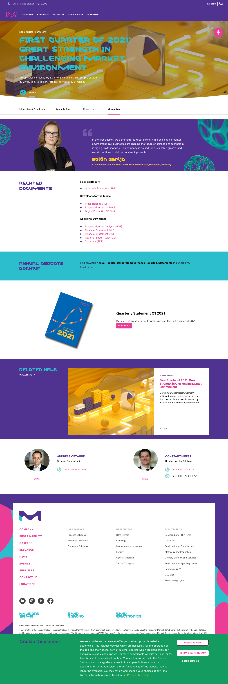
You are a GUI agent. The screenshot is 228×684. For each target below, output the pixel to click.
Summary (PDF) (94, 241)
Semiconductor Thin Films (178, 535)
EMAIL (37, 479)
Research (58, 14)
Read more (86, 267)
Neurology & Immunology (129, 546)
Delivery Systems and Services (180, 557)
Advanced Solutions (78, 540)
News (23, 556)
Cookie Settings (190, 661)
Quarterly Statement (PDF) (100, 188)
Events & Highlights (174, 580)
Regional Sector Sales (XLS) (101, 237)
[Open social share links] (22, 92)
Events (24, 563)
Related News (90, 109)
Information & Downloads (32, 109)
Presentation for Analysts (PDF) (103, 226)
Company (27, 14)
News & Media (76, 14)
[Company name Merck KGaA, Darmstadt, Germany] (11, 14)
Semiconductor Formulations (179, 546)
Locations (27, 584)
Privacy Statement (138, 675)
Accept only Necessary (193, 653)
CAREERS (211, 4)
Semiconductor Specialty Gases (181, 563)
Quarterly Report (64, 109)
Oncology (121, 540)
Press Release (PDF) (97, 203)
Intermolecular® (173, 569)
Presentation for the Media (100, 207)
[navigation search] (221, 4)
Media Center (26, 32)
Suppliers (26, 570)
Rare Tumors (122, 535)
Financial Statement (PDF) (100, 233)
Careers (25, 543)
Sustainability (30, 536)
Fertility (120, 552)
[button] (9, 4)
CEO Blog (169, 574)
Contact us (114, 109)
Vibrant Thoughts (125, 563)
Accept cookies (192, 643)
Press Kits (40, 32)
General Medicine (125, 557)
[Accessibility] (218, 32)
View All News (25, 375)
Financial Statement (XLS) (100, 230)
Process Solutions (77, 535)
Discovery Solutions (78, 546)
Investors (93, 14)
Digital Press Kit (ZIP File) (100, 211)
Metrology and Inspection (178, 552)
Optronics (170, 540)
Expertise (43, 14)
